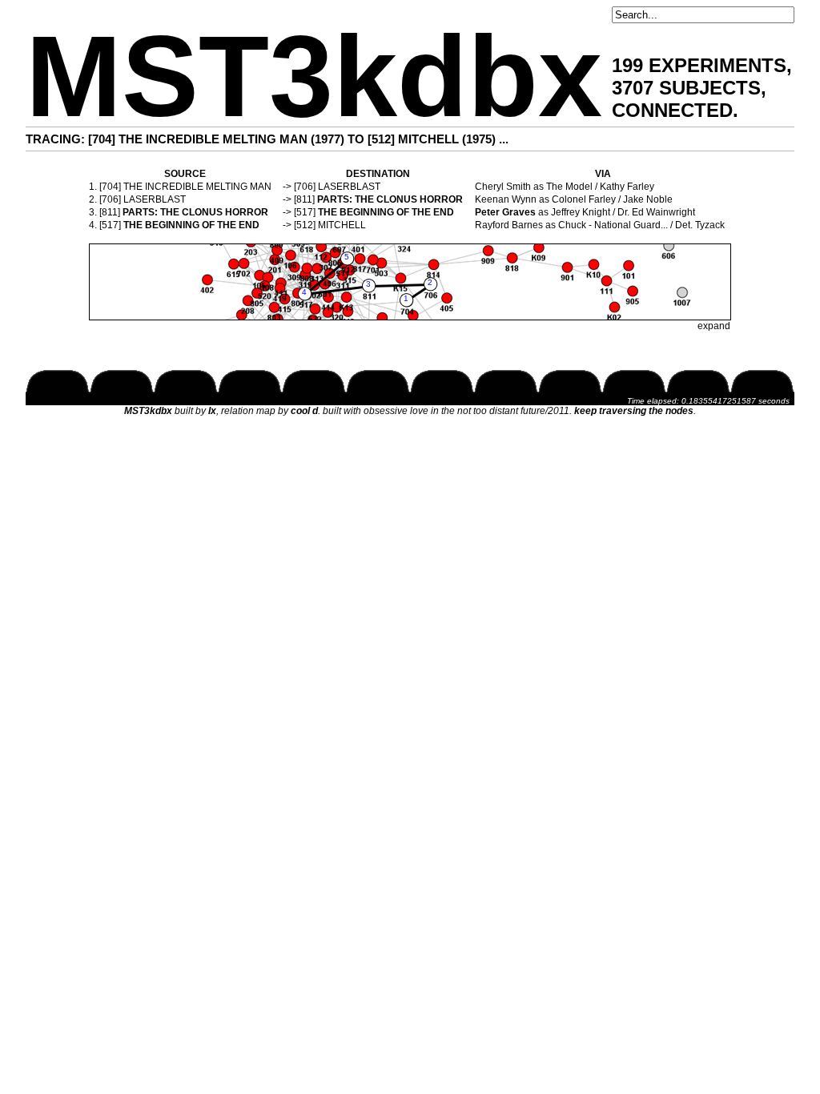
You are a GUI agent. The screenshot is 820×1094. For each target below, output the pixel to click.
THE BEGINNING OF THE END (386, 212)
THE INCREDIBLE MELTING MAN (197, 186)
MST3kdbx (314, 76)
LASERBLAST (349, 186)
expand (713, 326)
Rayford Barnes (509, 225)
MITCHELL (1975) (447, 139)
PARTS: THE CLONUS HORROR (390, 199)
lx (212, 410)
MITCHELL (342, 225)
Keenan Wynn (506, 199)
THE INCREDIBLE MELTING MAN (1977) (231, 139)
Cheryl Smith (503, 186)
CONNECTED (672, 110)
